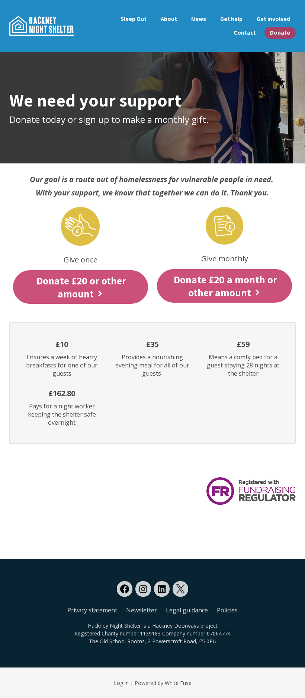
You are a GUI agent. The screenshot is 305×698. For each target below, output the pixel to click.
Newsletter (141, 610)
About (169, 19)
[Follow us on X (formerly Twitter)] (180, 589)
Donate (280, 32)
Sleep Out (134, 19)
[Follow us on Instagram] (143, 589)
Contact (245, 32)
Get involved (273, 19)
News (198, 19)
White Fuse (178, 682)
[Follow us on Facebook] (124, 589)
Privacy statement (92, 610)
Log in (121, 682)
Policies (227, 610)
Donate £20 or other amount (81, 287)
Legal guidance (187, 610)
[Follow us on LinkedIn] (162, 589)
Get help (231, 19)
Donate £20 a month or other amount (225, 285)
